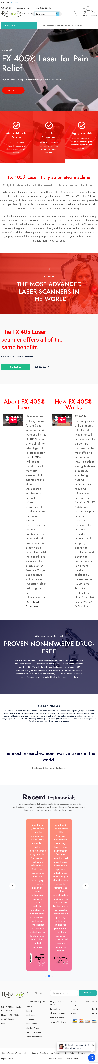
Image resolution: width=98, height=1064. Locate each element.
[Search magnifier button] (57, 14)
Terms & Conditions (58, 1021)
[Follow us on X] (27, 993)
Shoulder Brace (32, 1028)
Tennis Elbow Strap (33, 1032)
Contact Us (13, 90)
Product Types (67, 25)
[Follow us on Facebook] (32, 993)
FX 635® (36, 457)
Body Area (74, 25)
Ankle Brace (31, 1019)
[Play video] (49, 268)
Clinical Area (60, 25)
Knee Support (31, 1023)
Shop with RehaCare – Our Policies (59, 1003)
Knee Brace (31, 1011)
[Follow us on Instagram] (41, 993)
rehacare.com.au (8, 1023)
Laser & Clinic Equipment (51, 25)
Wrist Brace (30, 1006)
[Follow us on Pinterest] (36, 993)
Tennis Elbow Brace (34, 1036)
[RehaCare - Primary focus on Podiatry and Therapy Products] (11, 13)
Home (44, 25)
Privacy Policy (55, 1009)
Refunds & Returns (57, 1017)
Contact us (80, 25)
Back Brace (30, 1015)
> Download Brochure (35, 601)
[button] (45, 976)
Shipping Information (58, 1013)
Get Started (40, 367)
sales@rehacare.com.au (10, 1019)
